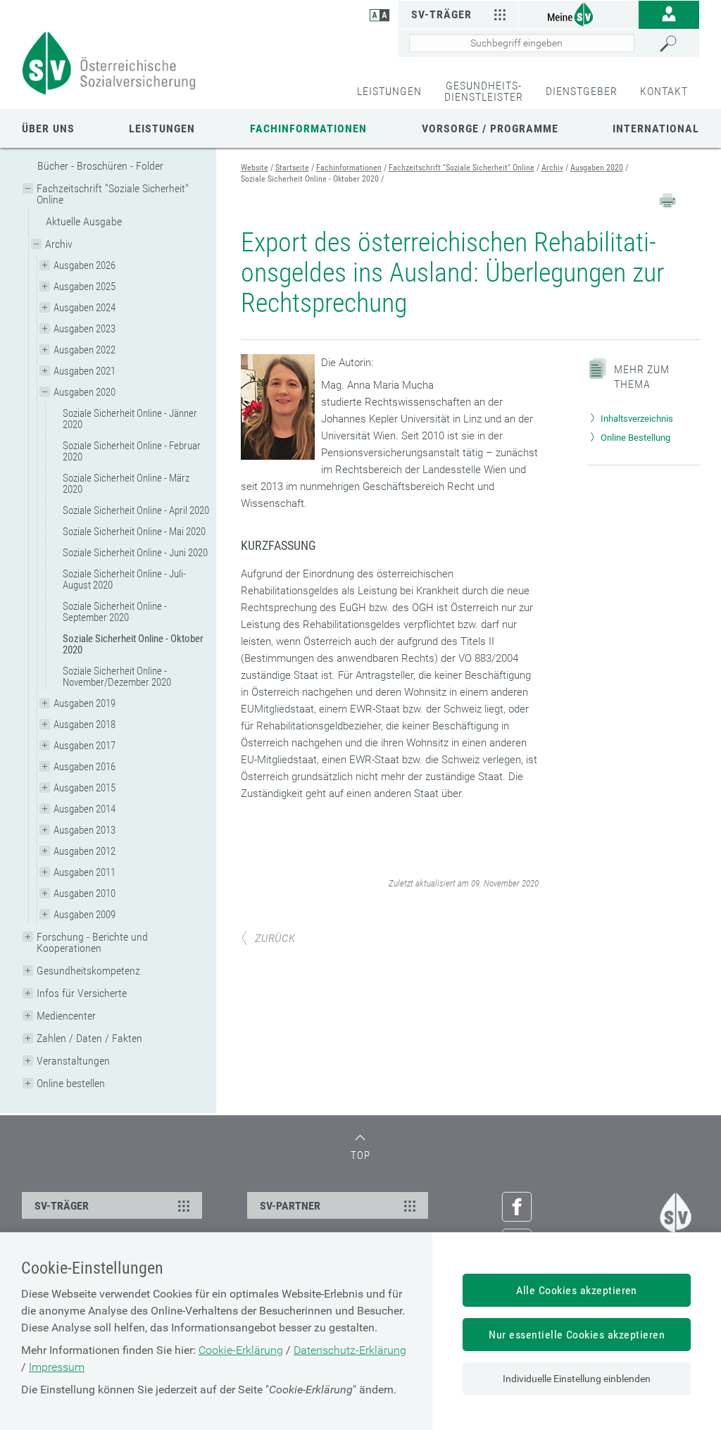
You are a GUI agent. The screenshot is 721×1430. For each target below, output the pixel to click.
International (656, 128)
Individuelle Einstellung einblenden (577, 1378)
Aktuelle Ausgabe (84, 221)
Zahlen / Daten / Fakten (89, 1038)
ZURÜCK (275, 938)
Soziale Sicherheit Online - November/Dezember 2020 (117, 677)
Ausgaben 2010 (84, 893)
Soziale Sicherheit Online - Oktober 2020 (133, 644)
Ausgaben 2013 (84, 830)
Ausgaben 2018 (84, 724)
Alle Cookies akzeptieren (576, 1290)
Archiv (59, 244)
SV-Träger (441, 14)
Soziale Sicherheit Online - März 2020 (126, 484)
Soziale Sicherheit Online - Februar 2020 (132, 451)
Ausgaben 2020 (84, 392)
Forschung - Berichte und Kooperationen (92, 942)
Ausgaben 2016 (84, 766)
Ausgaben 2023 (84, 328)
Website (254, 168)
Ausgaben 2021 (84, 371)
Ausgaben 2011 (84, 872)
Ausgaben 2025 (84, 286)
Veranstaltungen (73, 1060)
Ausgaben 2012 (84, 851)
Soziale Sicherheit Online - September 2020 (115, 612)
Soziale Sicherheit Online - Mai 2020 (134, 531)
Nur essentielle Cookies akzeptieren (577, 1334)
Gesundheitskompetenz (88, 970)
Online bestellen (71, 1083)
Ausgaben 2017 (84, 745)
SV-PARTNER (290, 1205)
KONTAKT (664, 91)
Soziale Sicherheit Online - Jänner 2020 (130, 419)
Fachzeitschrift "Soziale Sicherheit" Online (113, 194)
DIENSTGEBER (581, 91)
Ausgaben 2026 (84, 265)
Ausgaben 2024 (84, 307)
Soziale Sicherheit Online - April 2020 (136, 510)
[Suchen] (676, 43)
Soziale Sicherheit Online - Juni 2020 (135, 552)
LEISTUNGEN (389, 91)
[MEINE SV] (579, 14)
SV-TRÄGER (62, 1205)
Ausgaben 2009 (84, 914)
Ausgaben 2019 (84, 703)
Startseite (292, 168)
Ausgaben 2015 (84, 788)
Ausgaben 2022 (84, 350)
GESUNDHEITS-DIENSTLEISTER (483, 91)
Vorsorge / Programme (490, 128)
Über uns (48, 128)
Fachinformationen (308, 128)
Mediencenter (66, 1015)
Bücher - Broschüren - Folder (100, 166)
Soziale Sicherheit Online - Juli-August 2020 (124, 579)
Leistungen (162, 128)
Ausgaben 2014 (84, 809)
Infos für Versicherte (82, 993)
